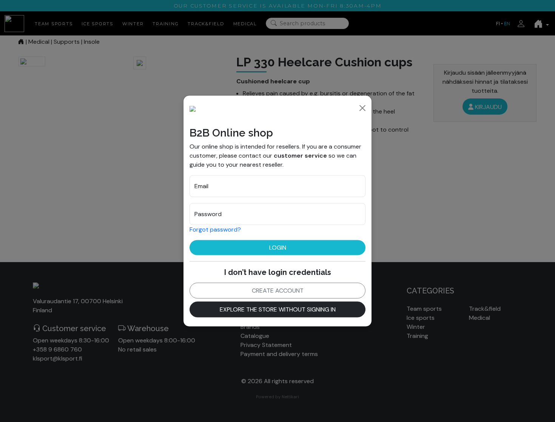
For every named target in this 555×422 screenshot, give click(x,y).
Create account (278, 291)
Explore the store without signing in (278, 309)
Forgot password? (215, 229)
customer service (300, 156)
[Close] (362, 108)
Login (277, 248)
